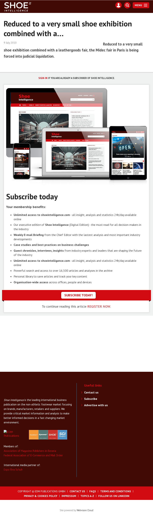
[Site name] (19, 396)
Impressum (69, 496)
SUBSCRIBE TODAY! (78, 295)
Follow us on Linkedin (113, 496)
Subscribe (90, 399)
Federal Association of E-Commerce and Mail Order (33, 455)
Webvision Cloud (85, 510)
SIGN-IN (42, 78)
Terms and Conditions (115, 491)
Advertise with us (96, 405)
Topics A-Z (87, 496)
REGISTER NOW (98, 306)
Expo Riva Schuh (13, 469)
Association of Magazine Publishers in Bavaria (30, 451)
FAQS (92, 491)
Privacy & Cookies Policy (40, 496)
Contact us (91, 392)
